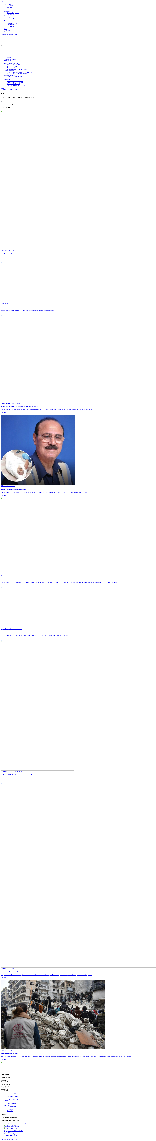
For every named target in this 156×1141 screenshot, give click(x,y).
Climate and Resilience (13, 1097)
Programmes (7, 11)
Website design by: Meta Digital (9, 1139)
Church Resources (12, 23)
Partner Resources (11, 21)
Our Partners (10, 8)
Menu (2, 88)
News (5, 29)
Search (5, 32)
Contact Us (7, 30)
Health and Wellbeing (12, 1099)
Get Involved (10, 24)
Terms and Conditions (9, 1136)
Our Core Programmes (13, 13)
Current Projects (11, 14)
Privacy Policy (7, 1132)
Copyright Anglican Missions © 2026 (13, 1131)
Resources (6, 20)
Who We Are (7, 4)
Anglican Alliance (11, 10)
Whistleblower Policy (9, 1134)
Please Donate (13, 34)
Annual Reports (11, 26)
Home (2, 104)
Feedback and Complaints (10, 1135)
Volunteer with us (5, 34)
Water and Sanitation (12, 1094)
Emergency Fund (11, 18)
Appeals (9, 17)
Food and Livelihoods (12, 1096)
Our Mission (10, 5)
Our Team (9, 7)
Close (2, 1)
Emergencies (7, 16)
